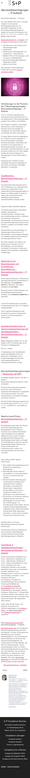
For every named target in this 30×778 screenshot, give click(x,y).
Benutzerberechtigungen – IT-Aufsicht (12, 40)
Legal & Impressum (13, 766)
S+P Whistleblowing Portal (15, 728)
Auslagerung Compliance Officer (15, 756)
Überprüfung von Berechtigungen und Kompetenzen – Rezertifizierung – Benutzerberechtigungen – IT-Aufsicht (14, 268)
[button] (1, 3)
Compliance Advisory (15, 739)
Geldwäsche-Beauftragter (12, 612)
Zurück (5, 670)
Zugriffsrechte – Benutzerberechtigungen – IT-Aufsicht (14, 178)
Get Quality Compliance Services (15, 725)
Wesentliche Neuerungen (9, 628)
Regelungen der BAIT (12, 373)
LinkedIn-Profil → (13, 706)
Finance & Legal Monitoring (15, 745)
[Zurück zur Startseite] (15, 3)
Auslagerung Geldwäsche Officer (15, 753)
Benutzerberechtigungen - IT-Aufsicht (15, 665)
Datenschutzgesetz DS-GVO (14, 623)
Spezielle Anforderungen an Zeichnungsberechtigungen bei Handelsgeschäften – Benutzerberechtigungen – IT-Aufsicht (14, 331)
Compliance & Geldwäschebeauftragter (12, 546)
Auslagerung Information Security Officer (15, 759)
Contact (3, 766)
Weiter (25, 670)
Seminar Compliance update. (11, 71)
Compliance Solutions (15, 742)
